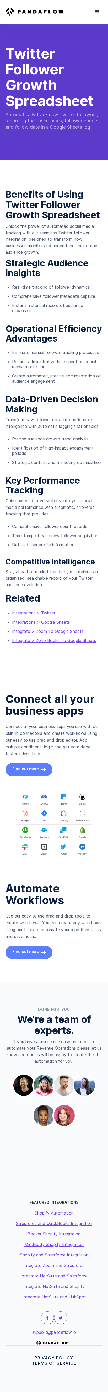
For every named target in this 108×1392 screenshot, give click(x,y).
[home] (36, 12)
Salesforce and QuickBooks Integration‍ (54, 1223)
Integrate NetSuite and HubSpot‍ (54, 1296)
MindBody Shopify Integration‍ (54, 1244)
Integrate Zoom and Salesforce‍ (54, 1265)
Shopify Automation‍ (54, 1213)
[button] (97, 12)
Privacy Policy (54, 1358)
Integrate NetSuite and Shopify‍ (54, 1286)
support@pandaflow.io (54, 1332)
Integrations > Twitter (33, 613)
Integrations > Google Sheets (41, 622)
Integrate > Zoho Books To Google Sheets (54, 640)
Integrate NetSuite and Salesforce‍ (54, 1275)
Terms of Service (54, 1363)
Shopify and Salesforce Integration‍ (54, 1255)
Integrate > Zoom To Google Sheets (48, 631)
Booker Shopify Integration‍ (54, 1234)
